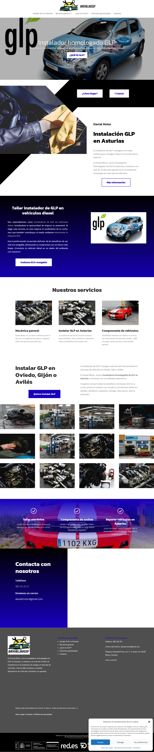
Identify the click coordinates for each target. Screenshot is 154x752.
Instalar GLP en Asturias (43, 14)
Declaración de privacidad (123, 747)
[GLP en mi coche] (17, 487)
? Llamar (119, 93)
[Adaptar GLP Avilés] (136, 487)
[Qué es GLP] (17, 428)
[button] (149, 722)
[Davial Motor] (136, 458)
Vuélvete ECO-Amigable (33, 262)
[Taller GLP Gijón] (136, 428)
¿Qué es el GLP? (82, 14)
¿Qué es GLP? (65, 648)
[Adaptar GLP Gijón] (96, 487)
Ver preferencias (141, 742)
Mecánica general (63, 14)
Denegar (120, 742)
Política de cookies (107, 747)
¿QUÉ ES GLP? (77, 55)
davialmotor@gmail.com (29, 599)
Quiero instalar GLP (44, 394)
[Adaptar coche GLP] (96, 458)
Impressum (137, 747)
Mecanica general (67, 645)
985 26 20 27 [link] (22, 586)
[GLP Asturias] (57, 428)
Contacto (117, 14)
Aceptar (100, 742)
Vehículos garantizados (101, 14)
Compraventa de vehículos (120, 331)
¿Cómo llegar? (90, 93)
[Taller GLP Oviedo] (96, 428)
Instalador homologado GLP (77, 42)
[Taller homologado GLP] (57, 458)
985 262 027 (117, 642)
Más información (116, 182)
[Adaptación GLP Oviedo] (57, 487)
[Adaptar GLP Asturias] (17, 458)
